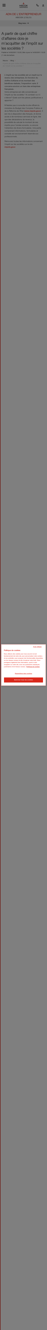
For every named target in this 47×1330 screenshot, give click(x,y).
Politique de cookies (33, 667)
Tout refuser (37, 646)
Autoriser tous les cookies (23, 680)
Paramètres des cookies (23, 673)
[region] (23, 665)
